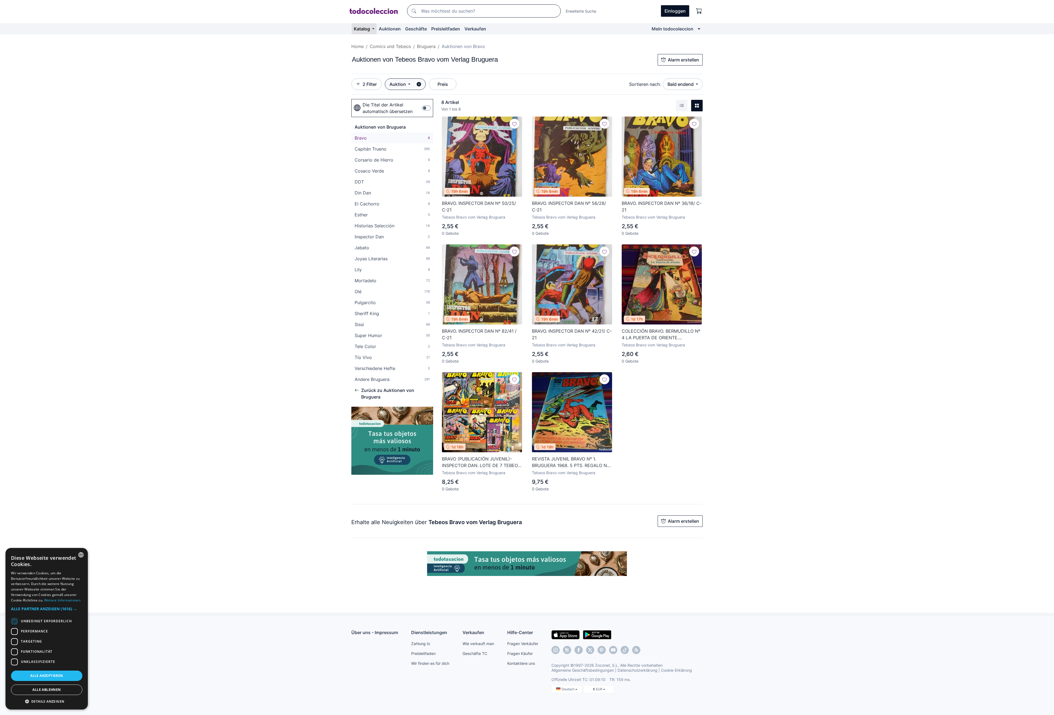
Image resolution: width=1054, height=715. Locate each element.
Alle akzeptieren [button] (46, 675)
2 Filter (370, 84)
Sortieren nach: (645, 84)
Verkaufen (475, 29)
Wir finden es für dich (430, 663)
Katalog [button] (362, 29)
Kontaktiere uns (521, 663)
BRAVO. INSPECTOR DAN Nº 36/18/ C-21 (662, 206)
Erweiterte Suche (581, 11)
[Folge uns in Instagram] (555, 650)
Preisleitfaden (445, 29)
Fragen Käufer (520, 653)
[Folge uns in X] (590, 650)
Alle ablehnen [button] (46, 689)
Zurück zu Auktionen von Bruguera (387, 394)
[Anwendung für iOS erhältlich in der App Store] (565, 634)
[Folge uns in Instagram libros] (567, 650)
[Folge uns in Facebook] (578, 650)
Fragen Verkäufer (522, 643)
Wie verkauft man (478, 643)
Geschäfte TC (474, 653)
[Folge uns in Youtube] (613, 650)
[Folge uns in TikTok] (625, 650)
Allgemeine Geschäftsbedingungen (582, 670)
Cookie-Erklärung (676, 670)
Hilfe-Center (520, 632)
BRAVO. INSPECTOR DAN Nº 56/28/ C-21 (569, 206)
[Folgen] (514, 124)
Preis (443, 84)
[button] (46, 609)
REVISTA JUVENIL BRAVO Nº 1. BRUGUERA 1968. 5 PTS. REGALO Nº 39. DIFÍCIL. (570, 462)
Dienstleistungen (429, 632)
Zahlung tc (420, 643)
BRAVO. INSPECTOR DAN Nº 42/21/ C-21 (572, 334)
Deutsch (568, 689)
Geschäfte (416, 29)
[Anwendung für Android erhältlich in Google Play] (597, 634)
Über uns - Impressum (374, 632)
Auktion (398, 84)
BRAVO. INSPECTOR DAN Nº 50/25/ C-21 (479, 206)
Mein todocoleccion (672, 29)
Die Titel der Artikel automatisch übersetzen (388, 108)
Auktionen (390, 29)
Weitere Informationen (62, 600)
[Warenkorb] (699, 11)
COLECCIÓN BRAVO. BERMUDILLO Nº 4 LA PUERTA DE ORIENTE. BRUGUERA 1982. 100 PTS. (661, 334)
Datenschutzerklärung (637, 670)
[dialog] (46, 629)
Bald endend (681, 84)
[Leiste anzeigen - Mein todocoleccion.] (699, 28)
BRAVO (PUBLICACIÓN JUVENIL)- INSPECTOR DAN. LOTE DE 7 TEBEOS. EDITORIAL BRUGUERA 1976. (482, 462)
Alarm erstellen (683, 60)
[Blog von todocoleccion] (636, 650)
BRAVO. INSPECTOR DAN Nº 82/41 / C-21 (479, 334)
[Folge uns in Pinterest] (602, 650)
